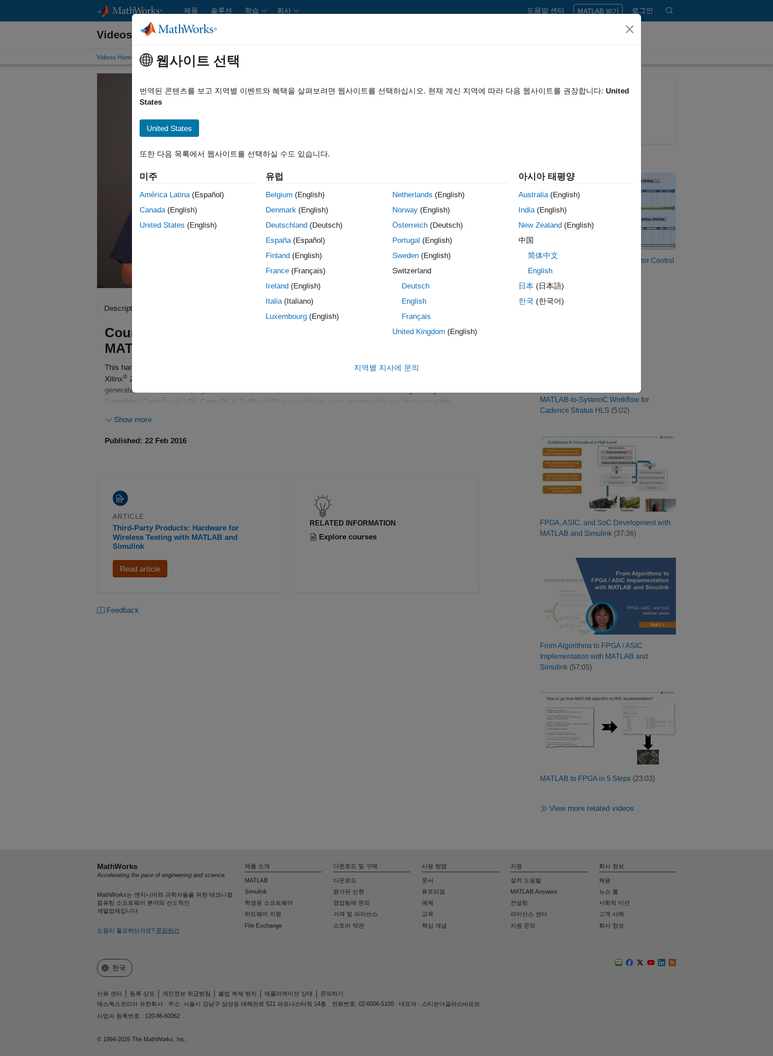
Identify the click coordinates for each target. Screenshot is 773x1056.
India (526, 210)
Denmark (281, 210)
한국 (526, 301)
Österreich (410, 225)
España (278, 240)
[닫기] (629, 29)
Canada (152, 210)
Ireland (277, 286)
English (414, 301)
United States (162, 225)
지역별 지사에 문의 (386, 368)
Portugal (406, 240)
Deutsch (415, 286)
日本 (526, 286)
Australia (533, 195)
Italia (274, 301)
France (277, 271)
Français (416, 316)
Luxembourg (286, 316)
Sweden (405, 255)
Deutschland (286, 225)
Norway (405, 210)
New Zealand (540, 225)
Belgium (279, 195)
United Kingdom (418, 331)
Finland (278, 255)
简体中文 (543, 255)
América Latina (165, 195)
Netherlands (412, 195)
